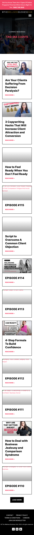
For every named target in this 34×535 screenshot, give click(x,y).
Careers (26, 518)
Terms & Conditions (12, 518)
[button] (30, 15)
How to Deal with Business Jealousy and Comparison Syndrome (16, 447)
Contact (9, 515)
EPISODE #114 (14, 278)
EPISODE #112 (14, 378)
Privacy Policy (22, 515)
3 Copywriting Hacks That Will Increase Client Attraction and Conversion (15, 128)
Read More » (10, 95)
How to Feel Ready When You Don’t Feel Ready (16, 170)
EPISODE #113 (14, 309)
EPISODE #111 (14, 409)
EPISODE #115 (14, 205)
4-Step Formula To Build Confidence (15, 344)
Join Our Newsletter (17, 520)
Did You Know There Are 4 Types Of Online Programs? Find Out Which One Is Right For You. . (17, 5)
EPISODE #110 (14, 486)
